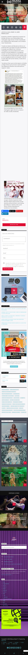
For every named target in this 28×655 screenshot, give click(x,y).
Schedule (5, 642)
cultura (17, 395)
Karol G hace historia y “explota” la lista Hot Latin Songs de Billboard (13, 309)
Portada (17, 8)
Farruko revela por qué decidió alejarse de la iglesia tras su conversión (13, 323)
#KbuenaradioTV (14, 389)
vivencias (23, 412)
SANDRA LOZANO (16, 412)
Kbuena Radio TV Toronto (17, 406)
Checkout (5, 604)
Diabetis (23, 397)
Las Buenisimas (5, 376)
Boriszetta (12, 19)
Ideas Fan (3, 640)
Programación (6, 583)
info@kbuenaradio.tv (8, 561)
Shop (4, 600)
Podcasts (5, 590)
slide (22, 8)
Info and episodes (14, 366)
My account (5, 605)
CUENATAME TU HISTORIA (8, 395)
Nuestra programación (6, 574)
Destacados (7, 8)
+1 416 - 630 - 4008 (8, 559)
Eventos (4, 592)
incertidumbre (6, 406)
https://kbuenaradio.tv (8, 556)
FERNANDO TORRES (17, 402)
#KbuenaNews (5, 389)
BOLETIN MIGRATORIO (7, 393)
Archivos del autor (14, 224)
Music (13, 8)
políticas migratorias (19, 410)
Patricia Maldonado (7, 410)
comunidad (16, 393)
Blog (4, 582)
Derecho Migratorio (7, 397)
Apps (4, 593)
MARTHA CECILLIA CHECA (12, 408)
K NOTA (3, 408)
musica (21, 408)
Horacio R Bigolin (6, 404)
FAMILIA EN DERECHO (7, 402)
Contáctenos (15, 644)
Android (5, 597)
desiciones (16, 397)
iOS (4, 595)
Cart (4, 602)
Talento (4, 587)
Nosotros (16, 642)
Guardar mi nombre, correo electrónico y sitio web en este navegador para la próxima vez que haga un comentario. (16, 263)
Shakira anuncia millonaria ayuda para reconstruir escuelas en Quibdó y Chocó (12, 320)
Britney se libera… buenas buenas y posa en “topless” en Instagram (14, 519)
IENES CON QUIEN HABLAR (19, 404)
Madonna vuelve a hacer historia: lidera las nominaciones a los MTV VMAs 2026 (13, 313)
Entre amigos (5, 400)
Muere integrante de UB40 (14, 501)
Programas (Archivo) (7, 599)
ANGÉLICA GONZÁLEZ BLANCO (9, 391)
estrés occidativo (14, 400)
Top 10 (4, 585)
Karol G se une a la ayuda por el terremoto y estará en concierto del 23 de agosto (13, 316)
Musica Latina (5, 380)
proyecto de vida (6, 412)
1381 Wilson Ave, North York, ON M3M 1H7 (13, 564)
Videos (4, 588)
